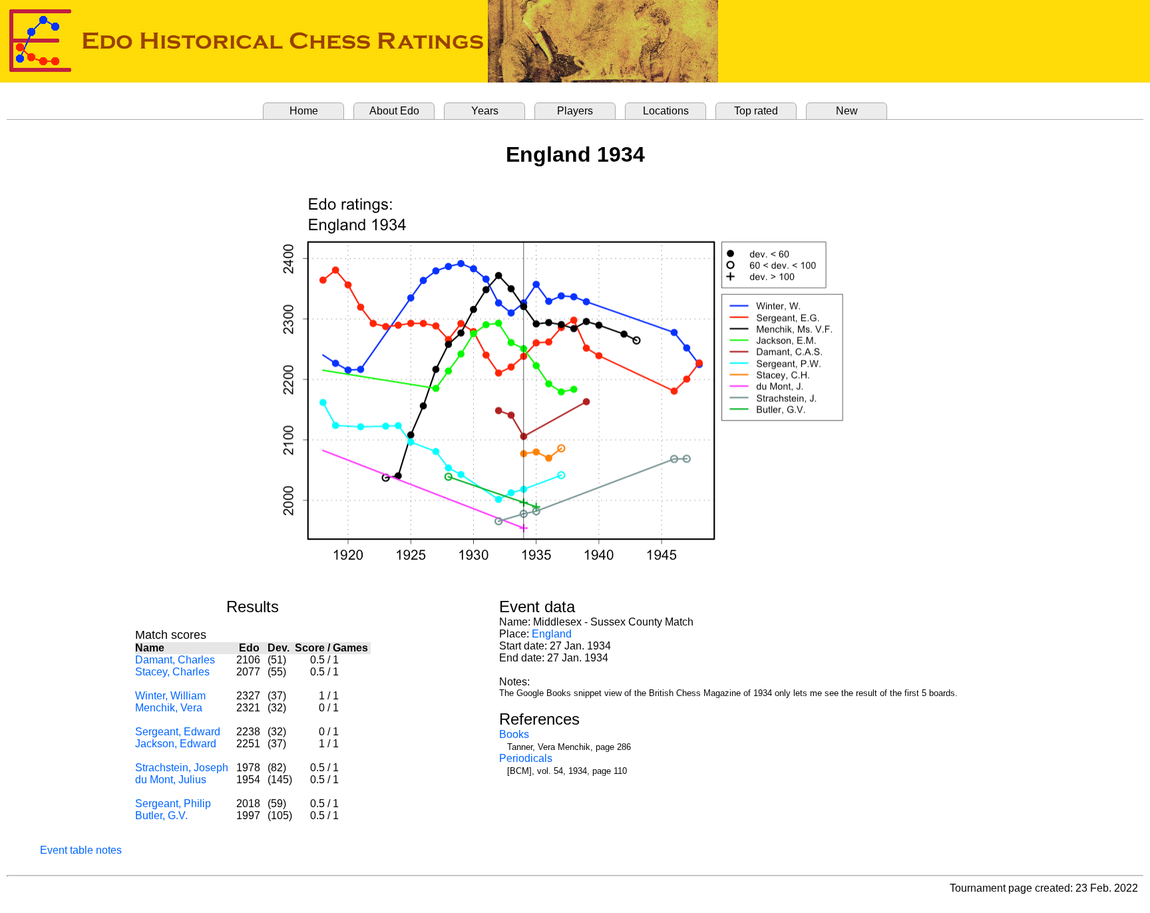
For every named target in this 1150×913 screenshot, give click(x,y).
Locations (666, 110)
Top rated (756, 110)
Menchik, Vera (168, 707)
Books (514, 734)
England (552, 633)
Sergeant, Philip (173, 803)
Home (303, 110)
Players (575, 110)
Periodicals (525, 758)
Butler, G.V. (161, 815)
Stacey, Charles (172, 671)
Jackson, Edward (175, 743)
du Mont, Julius (170, 779)
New (847, 110)
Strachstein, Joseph (181, 767)
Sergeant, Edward (177, 731)
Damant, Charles (175, 659)
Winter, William (170, 695)
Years (484, 110)
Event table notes (81, 850)
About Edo (394, 110)
